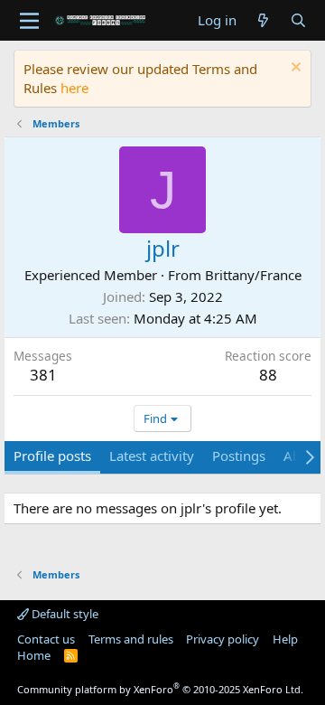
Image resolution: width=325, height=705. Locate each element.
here (74, 88)
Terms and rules (130, 639)
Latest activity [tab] (151, 455)
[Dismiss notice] (294, 69)
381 (43, 374)
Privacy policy (222, 639)
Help (285, 639)
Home (34, 655)
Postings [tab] (238, 455)
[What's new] (263, 20)
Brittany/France (253, 275)
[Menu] (29, 21)
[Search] (298, 20)
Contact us (46, 639)
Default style (63, 614)
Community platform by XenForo (160, 689)
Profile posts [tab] (52, 455)
